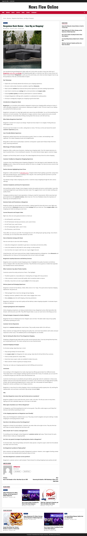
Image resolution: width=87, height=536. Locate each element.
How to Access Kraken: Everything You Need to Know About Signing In (30, 503)
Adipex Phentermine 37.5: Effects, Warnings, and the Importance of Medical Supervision (10, 494)
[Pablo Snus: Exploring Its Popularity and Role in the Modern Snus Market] (49, 495)
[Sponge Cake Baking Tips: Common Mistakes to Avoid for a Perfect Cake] (12, 519)
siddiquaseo (6, 28)
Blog (66, 513)
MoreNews (51, 534)
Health (13, 12)
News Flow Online (43, 7)
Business (8, 12)
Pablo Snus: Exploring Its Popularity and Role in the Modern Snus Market (49, 503)
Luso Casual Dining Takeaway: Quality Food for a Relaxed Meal (74, 516)
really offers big (12, 73)
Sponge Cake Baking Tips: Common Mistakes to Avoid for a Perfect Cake (11, 527)
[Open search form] (84, 12)
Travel (23, 12)
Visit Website (17, 471)
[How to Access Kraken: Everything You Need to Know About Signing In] (31, 495)
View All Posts (27, 471)
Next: (45, 479)
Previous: (15, 478)
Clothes (28, 12)
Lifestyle (18, 12)
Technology (33, 12)
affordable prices (24, 172)
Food (5, 523)
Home (3, 12)
